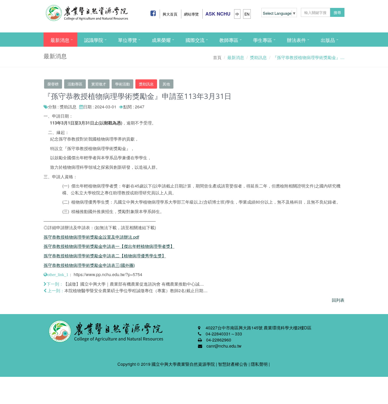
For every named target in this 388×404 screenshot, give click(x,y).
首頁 (217, 57)
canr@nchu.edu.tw (224, 346)
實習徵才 (98, 83)
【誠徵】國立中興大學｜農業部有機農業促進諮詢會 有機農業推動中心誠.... (133, 284)
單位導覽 (127, 39)
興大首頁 (170, 14)
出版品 (328, 39)
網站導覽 (191, 14)
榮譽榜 (53, 83)
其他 (166, 83)
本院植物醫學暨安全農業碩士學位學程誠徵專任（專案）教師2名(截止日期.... (135, 290)
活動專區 (75, 83)
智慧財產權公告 (233, 364)
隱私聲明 (259, 364)
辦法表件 (296, 39)
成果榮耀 (161, 39)
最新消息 (59, 39)
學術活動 (122, 83)
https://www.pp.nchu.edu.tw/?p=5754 (108, 274)
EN (246, 14)
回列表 (338, 300)
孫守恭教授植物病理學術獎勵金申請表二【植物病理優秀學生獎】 (105, 256)
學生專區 (262, 39)
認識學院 (93, 39)
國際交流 (195, 39)
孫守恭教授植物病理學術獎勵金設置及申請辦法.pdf (91, 237)
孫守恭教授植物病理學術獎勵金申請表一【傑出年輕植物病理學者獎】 (109, 246)
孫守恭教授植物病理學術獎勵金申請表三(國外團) (89, 265)
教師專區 (228, 39)
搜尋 (337, 12)
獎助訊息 (146, 83)
